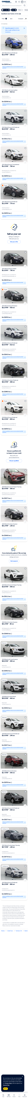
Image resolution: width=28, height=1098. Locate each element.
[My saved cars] (19, 1)
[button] (5, 10)
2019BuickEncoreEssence (9, 771)
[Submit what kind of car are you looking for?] (24, 5)
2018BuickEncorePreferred (9, 343)
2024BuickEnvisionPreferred (10, 380)
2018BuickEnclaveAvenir (9, 696)
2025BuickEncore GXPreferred (10, 808)
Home (3, 930)
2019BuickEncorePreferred (9, 882)
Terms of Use (6, 1085)
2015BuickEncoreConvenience (10, 164)
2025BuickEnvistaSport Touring (11, 845)
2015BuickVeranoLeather (9, 268)
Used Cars (10, 930)
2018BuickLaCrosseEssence (10, 659)
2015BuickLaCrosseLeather (10, 90)
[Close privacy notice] (22, 1076)
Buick (26, 930)
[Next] (25, 43)
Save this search (9, 28)
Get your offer (14, 242)
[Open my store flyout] (16, 1)
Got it (5, 1088)
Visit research (14, 561)
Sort (11, 18)
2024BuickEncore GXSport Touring (11, 486)
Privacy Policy (8, 1083)
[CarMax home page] (6, 2)
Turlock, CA (19, 930)
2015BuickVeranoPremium (9, 305)
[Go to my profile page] (24, 1)
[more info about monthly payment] (11, 64)
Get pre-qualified (14, 461)
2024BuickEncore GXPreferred (10, 733)
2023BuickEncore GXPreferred (10, 127)
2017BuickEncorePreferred (9, 53)
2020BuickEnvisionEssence (9, 524)
